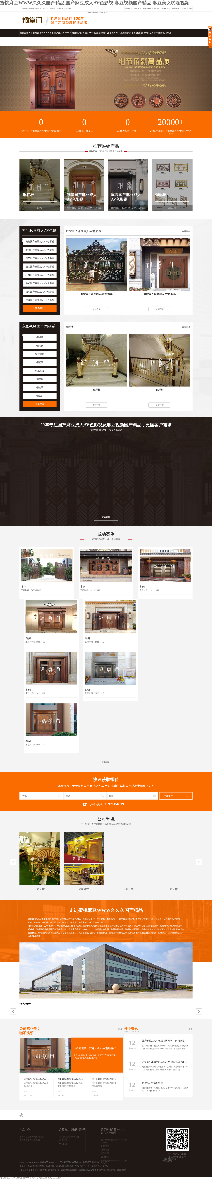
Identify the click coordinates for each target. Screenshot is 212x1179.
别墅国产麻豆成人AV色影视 (85, 33)
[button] (199, 862)
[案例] (47, 565)
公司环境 (136, 33)
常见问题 (63, 1144)
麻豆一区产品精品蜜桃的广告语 (19, 1178)
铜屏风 (39, 379)
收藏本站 (128, 8)
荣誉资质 (105, 1146)
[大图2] (106, 78)
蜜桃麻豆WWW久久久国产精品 (41, 8)
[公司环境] (39, 858)
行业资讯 (132, 1029)
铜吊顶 (39, 345)
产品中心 (67, 33)
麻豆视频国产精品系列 (29, 1140)
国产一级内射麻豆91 (39, 1178)
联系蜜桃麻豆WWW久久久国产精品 (156, 8)
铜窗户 (39, 396)
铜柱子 (39, 387)
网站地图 (3, 1178)
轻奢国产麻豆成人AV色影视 (40, 275)
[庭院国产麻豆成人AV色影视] (96, 264)
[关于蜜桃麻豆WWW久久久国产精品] (106, 998)
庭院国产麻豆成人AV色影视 (111, 33)
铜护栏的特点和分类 (152, 1082)
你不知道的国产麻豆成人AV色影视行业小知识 (100, 1048)
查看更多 (186, 231)
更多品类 (39, 308)
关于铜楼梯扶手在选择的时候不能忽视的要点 (109, 1079)
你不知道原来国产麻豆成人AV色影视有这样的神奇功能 (79, 1079)
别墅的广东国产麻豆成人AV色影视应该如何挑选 (166, 1061)
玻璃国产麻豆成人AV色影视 (40, 250)
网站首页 (24, 33)
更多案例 (106, 762)
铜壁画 (39, 362)
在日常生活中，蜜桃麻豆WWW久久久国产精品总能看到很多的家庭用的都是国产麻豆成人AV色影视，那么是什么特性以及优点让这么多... (165, 1049)
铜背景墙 (39, 354)
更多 (120, 1029)
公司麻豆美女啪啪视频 (29, 1031)
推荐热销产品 (106, 146)
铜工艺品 (39, 371)
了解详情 (96, 309)
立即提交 (168, 796)
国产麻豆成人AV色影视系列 (31, 1137)
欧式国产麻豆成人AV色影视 (40, 291)
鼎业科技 (60, 1166)
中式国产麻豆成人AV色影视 (40, 283)
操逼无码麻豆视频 (54, 1178)
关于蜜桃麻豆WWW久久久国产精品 (45, 33)
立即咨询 (106, 517)
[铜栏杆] (96, 360)
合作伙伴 (25, 1003)
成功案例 (145, 33)
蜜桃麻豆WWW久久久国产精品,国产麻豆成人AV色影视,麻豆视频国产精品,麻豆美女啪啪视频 (95, 2)
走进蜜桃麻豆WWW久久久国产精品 (106, 910)
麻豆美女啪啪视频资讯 (160, 33)
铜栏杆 (128, 33)
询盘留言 (137, 8)
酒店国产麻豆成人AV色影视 (40, 266)
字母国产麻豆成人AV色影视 (40, 300)
